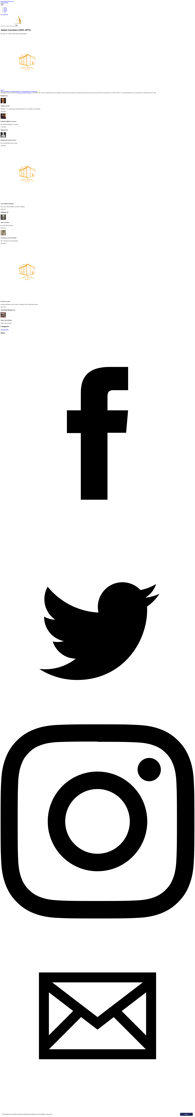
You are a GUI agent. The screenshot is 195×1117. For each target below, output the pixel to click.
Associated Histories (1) (15, 91)
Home (2, 1)
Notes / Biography (5, 91)
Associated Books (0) (26, 91)
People (5, 1)
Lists (12, 1)
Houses (9, 1)
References (34, 91)
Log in (2, 2)
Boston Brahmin (5, 329)
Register (6, 2)
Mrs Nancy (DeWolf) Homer (24, 92)
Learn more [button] (49, 1114)
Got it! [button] (186, 1114)
